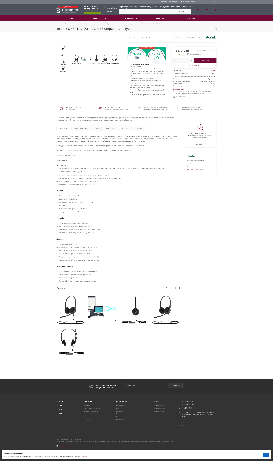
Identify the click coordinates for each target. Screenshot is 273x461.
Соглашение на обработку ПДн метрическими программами (127, 441)
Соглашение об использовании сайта (95, 441)
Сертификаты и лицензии (92, 408)
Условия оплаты (158, 405)
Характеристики (80, 128)
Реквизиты (87, 420)
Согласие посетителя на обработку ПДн (160, 441)
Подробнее (85, 456)
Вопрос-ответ (88, 417)
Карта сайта (120, 420)
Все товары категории (194, 167)
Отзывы (139, 128)
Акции (59, 409)
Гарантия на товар (159, 411)
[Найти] (188, 11)
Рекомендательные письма (92, 414)
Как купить (110, 128)
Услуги (59, 405)
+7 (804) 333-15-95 (92, 8)
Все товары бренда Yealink (195, 169)
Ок (266, 455)
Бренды (60, 414)
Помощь (156, 401)
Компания (88, 401)
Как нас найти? (121, 405)
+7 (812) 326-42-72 (92, 6)
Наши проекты (121, 414)
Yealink (213, 71)
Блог (117, 408)
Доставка (125, 128)
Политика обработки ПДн (73, 441)
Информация (121, 401)
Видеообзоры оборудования (125, 417)
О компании (87, 405)
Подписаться (175, 385)
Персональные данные (160, 414)
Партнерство (157, 417)
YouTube (181, 423)
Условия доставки (159, 408)
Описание (63, 128)
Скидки (97, 128)
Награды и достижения (91, 411)
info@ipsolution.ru (188, 408)
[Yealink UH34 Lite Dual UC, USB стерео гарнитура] (76, 59)
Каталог (60, 401)
